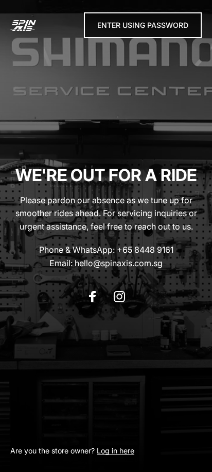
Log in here (115, 450)
